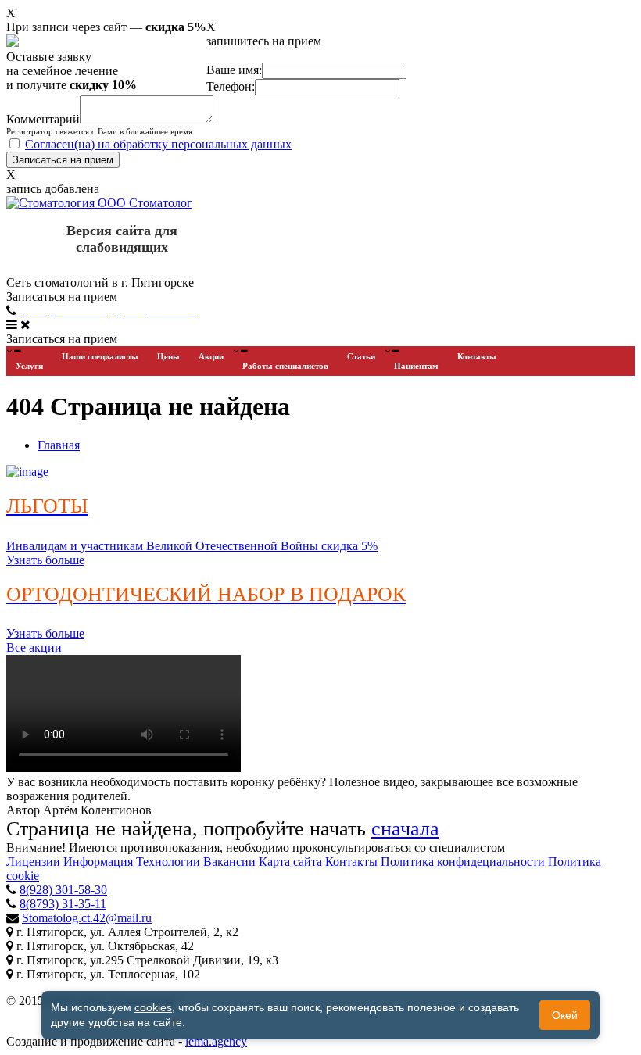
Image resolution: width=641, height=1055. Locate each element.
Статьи (361, 356)
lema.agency (216, 1041)
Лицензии (33, 861)
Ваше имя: (234, 70)
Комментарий (43, 119)
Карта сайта (290, 861)
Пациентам (416, 365)
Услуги (29, 365)
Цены (168, 356)
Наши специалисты (100, 356)
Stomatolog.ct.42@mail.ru (87, 917)
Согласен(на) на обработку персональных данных (158, 144)
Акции (211, 356)
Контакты (476, 356)
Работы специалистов (285, 365)
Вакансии (229, 861)
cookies (153, 1007)
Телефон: (230, 86)
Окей (565, 1015)
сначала (405, 828)
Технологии (168, 861)
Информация (98, 861)
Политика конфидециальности (463, 861)
